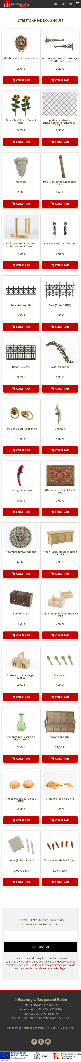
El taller (55, 1027)
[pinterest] (41, 1042)
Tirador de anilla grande (21, 428)
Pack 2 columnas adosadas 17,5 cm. (59, 183)
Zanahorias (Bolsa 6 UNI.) (59, 860)
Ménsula (21, 182)
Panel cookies (6, 1060)
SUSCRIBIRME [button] (40, 947)
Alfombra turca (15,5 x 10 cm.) (59, 491)
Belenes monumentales (36, 1027)
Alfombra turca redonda (21, 552)
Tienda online (14, 1027)
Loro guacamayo (21, 490)
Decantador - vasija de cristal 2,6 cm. (21, 738)
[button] (77, 4)
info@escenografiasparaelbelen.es (47, 1018)
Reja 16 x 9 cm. (21, 367)
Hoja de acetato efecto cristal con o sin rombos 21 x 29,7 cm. (60, 122)
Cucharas (60, 675)
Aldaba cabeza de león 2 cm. (21, 58)
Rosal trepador (60, 367)
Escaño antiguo (59, 737)
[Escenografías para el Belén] (16, 4)
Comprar (22, 80)
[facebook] (34, 1042)
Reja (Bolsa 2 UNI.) (60, 305)
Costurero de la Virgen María (21, 676)
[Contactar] (54, 4)
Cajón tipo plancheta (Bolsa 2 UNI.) (60, 615)
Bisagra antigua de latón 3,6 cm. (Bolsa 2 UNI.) (59, 60)
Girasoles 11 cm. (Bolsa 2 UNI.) (21, 121)
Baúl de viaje (21, 613)
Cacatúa (60, 428)
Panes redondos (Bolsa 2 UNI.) (21, 800)
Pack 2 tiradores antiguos (60, 243)
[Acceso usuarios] (62, 4)
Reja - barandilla (21, 305)
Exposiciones (67, 1027)
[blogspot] (48, 1042)
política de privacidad (50, 965)
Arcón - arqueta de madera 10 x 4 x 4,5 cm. (60, 553)
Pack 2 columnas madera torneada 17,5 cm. (21, 245)
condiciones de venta (37, 968)
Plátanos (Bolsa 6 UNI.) (60, 798)
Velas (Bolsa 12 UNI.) (21, 860)
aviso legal (59, 968)
